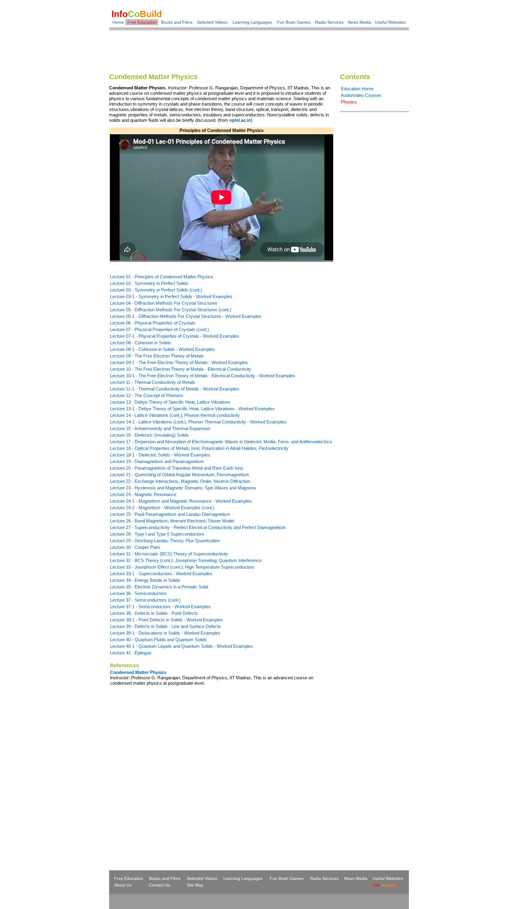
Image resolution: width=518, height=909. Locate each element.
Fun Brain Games (294, 22)
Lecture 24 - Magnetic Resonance (143, 494)
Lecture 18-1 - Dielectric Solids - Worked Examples (160, 454)
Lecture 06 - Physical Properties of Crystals (152, 322)
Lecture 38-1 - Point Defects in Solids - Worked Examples (166, 619)
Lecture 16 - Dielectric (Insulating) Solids (149, 435)
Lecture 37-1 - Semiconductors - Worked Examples (160, 606)
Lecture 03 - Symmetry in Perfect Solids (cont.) (156, 289)
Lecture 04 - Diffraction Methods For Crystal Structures (163, 303)
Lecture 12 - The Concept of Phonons (146, 395)
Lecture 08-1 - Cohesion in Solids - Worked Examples (162, 349)
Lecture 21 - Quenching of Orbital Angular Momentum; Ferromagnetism (179, 474)
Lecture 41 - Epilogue (130, 652)
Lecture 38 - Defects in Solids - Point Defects (154, 613)
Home (118, 22)
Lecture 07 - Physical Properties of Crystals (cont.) (159, 329)
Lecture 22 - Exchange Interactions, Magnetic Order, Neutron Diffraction (180, 481)
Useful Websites (390, 22)
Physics (349, 101)
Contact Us (159, 885)
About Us (123, 885)
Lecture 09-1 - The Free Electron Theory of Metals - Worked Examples (179, 362)
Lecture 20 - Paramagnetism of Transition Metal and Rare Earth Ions (176, 468)
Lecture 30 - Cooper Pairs (135, 547)
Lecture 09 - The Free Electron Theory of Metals (157, 355)
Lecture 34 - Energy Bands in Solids (145, 580)
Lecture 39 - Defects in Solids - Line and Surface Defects (165, 626)
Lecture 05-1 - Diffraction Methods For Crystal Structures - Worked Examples (185, 316)
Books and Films (176, 22)
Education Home (357, 88)
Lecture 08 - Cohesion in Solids (140, 342)
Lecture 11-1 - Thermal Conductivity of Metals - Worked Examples (174, 388)
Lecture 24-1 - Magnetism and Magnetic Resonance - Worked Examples (181, 501)
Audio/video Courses (361, 95)
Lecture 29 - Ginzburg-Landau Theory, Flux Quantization (165, 540)
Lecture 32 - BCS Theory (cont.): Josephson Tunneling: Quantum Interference (186, 560)
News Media (359, 22)
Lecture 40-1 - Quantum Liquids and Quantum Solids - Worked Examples (181, 646)
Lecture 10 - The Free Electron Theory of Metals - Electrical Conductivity (180, 369)
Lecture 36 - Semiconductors (138, 593)
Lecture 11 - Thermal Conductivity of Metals (152, 382)
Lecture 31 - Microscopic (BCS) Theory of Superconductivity (169, 553)
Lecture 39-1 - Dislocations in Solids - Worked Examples (165, 632)
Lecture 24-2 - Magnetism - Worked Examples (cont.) (162, 507)
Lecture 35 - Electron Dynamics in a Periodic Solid (159, 586)
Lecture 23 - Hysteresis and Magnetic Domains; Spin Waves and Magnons (183, 487)
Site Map (195, 885)
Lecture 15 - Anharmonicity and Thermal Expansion (160, 428)
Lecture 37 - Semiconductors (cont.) (145, 600)
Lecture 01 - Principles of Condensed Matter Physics (161, 276)
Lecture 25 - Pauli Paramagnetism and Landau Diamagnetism (170, 514)
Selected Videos (212, 22)
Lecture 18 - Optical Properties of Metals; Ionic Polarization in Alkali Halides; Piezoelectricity (199, 448)
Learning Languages (252, 22)
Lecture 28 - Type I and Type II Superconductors (157, 534)
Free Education (141, 22)
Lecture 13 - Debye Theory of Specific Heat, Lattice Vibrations (170, 402)
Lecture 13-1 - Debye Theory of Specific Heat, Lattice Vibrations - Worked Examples (192, 408)
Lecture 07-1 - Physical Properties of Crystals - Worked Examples (174, 336)
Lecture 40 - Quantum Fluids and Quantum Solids (158, 639)
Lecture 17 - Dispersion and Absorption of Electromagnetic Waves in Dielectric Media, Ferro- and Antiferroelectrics (221, 441)
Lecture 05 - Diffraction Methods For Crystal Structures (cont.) (170, 309)
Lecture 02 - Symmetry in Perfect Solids (149, 283)
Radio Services (329, 22)
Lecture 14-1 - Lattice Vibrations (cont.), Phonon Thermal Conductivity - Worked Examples (198, 421)
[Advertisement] (259, 47)
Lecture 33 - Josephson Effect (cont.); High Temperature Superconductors (182, 567)
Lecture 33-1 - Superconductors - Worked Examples (161, 573)
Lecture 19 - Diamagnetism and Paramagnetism (157, 461)
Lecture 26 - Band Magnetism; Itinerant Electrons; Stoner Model (172, 520)
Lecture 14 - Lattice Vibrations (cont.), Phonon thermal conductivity (175, 415)
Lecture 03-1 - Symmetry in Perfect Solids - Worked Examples (171, 296)
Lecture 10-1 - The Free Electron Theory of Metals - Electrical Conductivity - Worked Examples (202, 375)
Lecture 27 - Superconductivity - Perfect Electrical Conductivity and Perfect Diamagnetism (198, 527)
